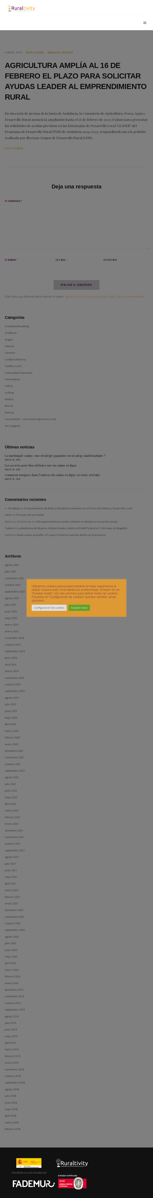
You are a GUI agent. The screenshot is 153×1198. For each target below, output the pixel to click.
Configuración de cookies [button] (49, 607)
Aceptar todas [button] (79, 607)
